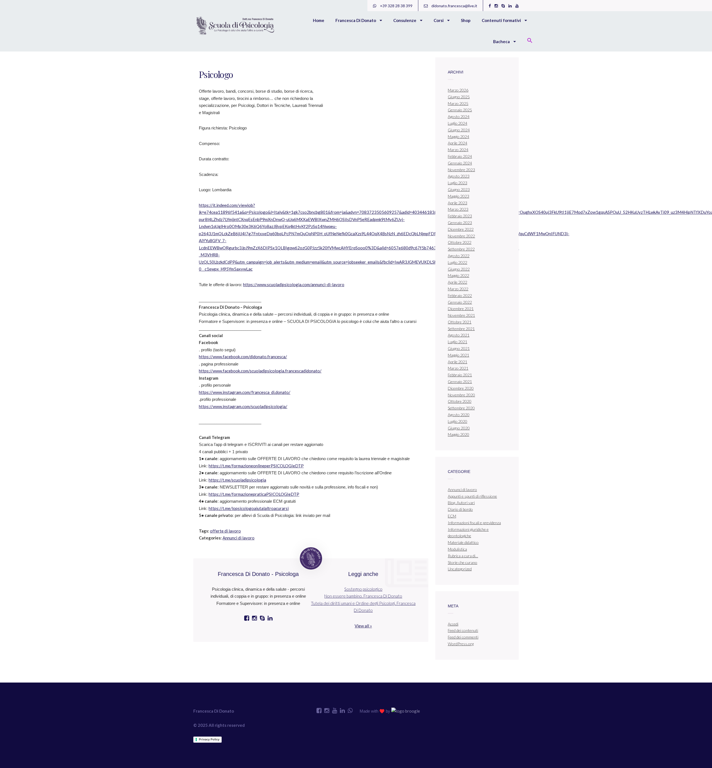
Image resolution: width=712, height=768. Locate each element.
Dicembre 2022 (461, 229)
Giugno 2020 (459, 428)
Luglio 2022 (457, 262)
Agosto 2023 (458, 176)
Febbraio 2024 (460, 156)
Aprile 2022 (457, 282)
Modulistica (457, 549)
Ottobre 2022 (459, 242)
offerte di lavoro (225, 530)
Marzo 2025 (458, 103)
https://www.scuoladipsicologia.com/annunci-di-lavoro (293, 284)
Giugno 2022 (459, 269)
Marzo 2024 (458, 149)
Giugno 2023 (459, 189)
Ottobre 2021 (459, 322)
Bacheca (502, 41)
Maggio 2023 (458, 196)
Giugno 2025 (459, 96)
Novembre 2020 (461, 394)
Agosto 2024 (458, 116)
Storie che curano (462, 562)
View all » (363, 625)
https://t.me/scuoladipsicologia (237, 479)
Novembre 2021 (461, 315)
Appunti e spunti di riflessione (472, 496)
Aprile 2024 (457, 143)
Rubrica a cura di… (463, 555)
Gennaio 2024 (460, 163)
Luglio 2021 (457, 341)
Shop (466, 20)
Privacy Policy (209, 739)
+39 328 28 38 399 (395, 5)
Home (318, 20)
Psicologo (216, 74)
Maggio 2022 (458, 275)
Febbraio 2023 (460, 216)
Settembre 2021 (461, 328)
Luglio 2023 (457, 182)
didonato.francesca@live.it (454, 5)
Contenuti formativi (502, 20)
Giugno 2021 (459, 348)
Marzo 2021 (458, 368)
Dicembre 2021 (461, 308)
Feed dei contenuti (463, 630)
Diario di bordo (460, 509)
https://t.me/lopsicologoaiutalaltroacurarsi (249, 508)
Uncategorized (460, 568)
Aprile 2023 (457, 202)
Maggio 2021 (458, 355)
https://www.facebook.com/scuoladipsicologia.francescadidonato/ (260, 370)
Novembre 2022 (461, 236)
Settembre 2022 (461, 249)
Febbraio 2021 (460, 374)
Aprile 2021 (457, 361)
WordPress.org (461, 643)
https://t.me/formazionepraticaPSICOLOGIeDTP (254, 494)
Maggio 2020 (458, 434)
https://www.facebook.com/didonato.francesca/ (243, 356)
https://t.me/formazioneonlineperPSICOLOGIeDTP (256, 465)
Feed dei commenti (463, 637)
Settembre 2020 (461, 408)
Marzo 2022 (458, 288)
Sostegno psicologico (363, 589)
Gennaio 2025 (460, 109)
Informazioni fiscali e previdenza (474, 522)
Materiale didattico (463, 542)
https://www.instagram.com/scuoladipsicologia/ (243, 406)
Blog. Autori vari (461, 502)
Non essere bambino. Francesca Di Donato (363, 595)
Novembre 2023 (461, 169)
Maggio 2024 (458, 136)
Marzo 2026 (458, 90)
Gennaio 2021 (460, 381)
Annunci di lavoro (238, 537)
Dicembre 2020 (461, 388)
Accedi (453, 624)
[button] (530, 40)
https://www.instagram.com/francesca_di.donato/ (244, 392)
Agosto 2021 (458, 335)
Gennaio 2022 (460, 302)
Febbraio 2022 (460, 295)
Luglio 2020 (457, 421)
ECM (452, 516)
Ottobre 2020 (459, 401)
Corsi (439, 20)
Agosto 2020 (458, 414)
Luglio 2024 (457, 123)
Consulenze (405, 20)
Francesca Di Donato (356, 20)
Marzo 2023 (458, 209)
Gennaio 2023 (460, 222)
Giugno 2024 (459, 129)
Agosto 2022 (458, 255)
